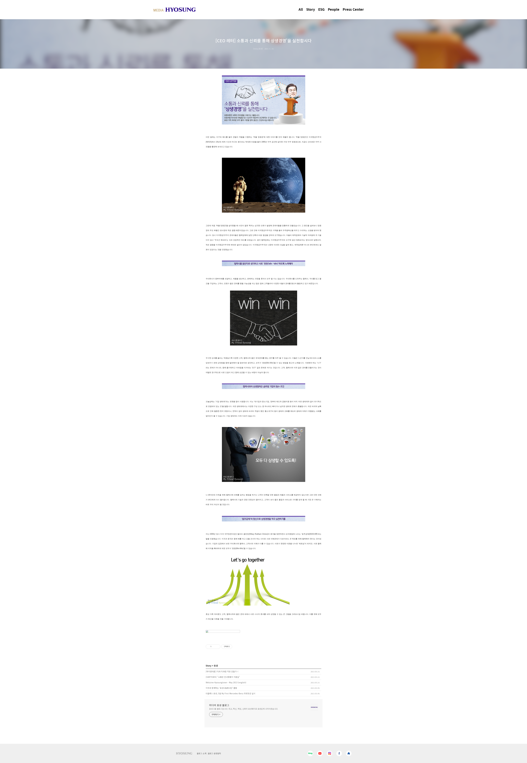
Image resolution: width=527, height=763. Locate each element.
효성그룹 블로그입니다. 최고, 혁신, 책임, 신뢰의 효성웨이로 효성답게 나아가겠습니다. (243, 708)
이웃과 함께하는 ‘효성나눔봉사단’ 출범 (221, 688)
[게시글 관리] (217, 647)
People (333, 9)
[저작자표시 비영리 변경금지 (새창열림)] (236, 647)
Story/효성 (258, 48)
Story (310, 9)
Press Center (353, 9)
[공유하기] (214, 647)
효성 (216, 665)
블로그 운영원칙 (214, 753)
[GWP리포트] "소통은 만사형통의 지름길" (223, 677)
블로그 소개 (201, 753)
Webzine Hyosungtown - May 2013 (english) (226, 682)
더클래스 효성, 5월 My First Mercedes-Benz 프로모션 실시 (230, 693)
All (301, 9)
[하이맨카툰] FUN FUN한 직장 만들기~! (222, 671)
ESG (321, 9)
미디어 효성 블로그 (219, 705)
